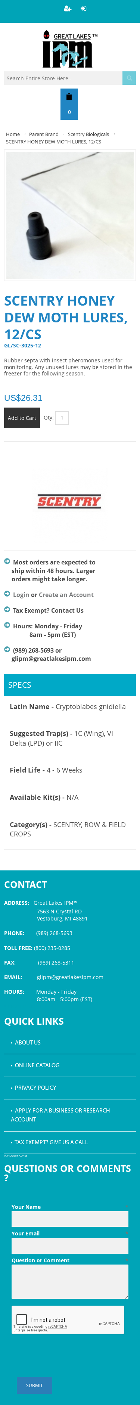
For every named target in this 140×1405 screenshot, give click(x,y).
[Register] (68, 8)
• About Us (26, 1043)
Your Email (70, 1233)
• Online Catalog (35, 1066)
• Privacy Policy (33, 1088)
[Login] (83, 8)
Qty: (49, 417)
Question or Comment (70, 1260)
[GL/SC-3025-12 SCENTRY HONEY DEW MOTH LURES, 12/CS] (70, 155)
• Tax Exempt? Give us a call (49, 1143)
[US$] (69, 96)
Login (21, 595)
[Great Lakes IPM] (70, 49)
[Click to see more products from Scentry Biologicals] (70, 505)
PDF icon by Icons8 (15, 1156)
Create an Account (66, 595)
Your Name (70, 1206)
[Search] (129, 78)
